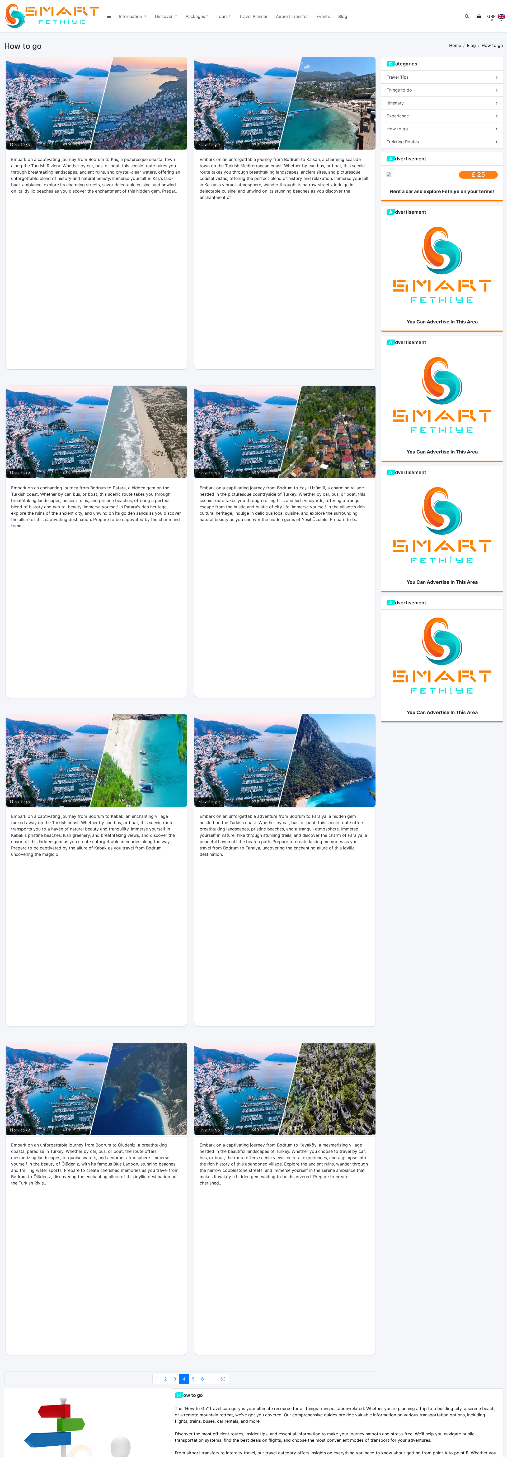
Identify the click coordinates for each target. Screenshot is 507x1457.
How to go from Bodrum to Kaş (43, 144)
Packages (195, 16)
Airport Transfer (292, 16)
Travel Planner (253, 16)
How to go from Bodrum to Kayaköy (236, 1130)
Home (455, 45)
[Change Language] (501, 16)
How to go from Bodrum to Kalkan (235, 144)
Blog (342, 16)
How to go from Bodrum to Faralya (235, 801)
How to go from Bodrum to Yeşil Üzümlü (241, 472)
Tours (222, 16)
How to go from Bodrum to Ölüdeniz (48, 1130)
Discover (164, 16)
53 (223, 1379)
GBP (491, 16)
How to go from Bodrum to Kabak (45, 801)
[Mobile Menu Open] (109, 16)
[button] (467, 16)
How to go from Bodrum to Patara (46, 472)
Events (323, 16)
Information (131, 16)
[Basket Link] (479, 16)
